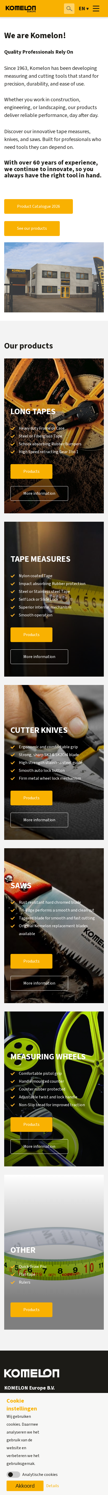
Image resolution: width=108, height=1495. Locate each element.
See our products (32, 228)
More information (39, 493)
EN (82, 8)
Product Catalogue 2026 (38, 206)
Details (52, 1486)
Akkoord (25, 1486)
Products (31, 471)
